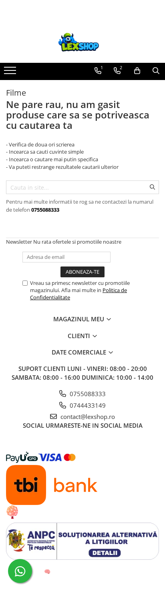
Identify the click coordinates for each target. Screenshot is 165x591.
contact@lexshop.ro (87, 417)
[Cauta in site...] (156, 71)
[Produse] (11, 73)
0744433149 (87, 405)
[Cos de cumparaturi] (137, 71)
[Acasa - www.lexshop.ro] (82, 43)
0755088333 (87, 394)
